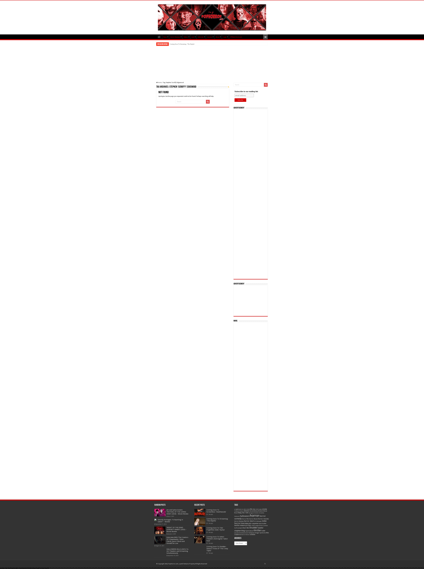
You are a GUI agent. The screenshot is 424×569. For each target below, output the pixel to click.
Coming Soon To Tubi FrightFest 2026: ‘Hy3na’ (184, 44)
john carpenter (253, 523)
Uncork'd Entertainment (241, 533)
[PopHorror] (212, 17)
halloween (245, 516)
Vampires (251, 533)
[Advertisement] (212, 62)
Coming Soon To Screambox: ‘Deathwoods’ (216, 511)
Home (160, 82)
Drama (260, 511)
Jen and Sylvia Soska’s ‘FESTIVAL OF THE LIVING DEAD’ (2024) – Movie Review (177, 512)
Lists (192, 37)
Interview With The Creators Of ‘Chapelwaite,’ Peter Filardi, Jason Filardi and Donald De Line (177, 540)
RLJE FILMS (247, 525)
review (242, 525)
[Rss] (265, 563)
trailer (263, 531)
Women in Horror (244, 534)
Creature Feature (239, 511)
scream (239, 528)
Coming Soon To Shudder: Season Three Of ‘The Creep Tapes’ (217, 549)
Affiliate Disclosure (236, 37)
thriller (257, 530)
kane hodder (262, 523)
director (246, 511)
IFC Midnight (258, 521)
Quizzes (209, 37)
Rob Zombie (264, 525)
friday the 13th (243, 513)
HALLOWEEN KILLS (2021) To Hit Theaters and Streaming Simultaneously (177, 551)
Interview (244, 523)
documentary (254, 511)
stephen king (239, 531)
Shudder (253, 527)
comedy (264, 509)
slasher (260, 528)
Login (225, 37)
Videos (186, 37)
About (218, 37)
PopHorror (159, 36)
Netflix (236, 525)
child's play (258, 509)
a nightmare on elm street (242, 509)
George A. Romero (254, 513)
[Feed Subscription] (228, 87)
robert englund (255, 525)
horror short (249, 521)
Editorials (201, 37)
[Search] (208, 102)
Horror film (245, 519)
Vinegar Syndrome (260, 533)
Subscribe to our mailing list (246, 91)
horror (254, 515)
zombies (252, 534)
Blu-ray (252, 509)
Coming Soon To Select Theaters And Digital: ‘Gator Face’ (217, 539)
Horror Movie (253, 519)
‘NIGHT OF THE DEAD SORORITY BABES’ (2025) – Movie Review (176, 529)
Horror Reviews (175, 37)
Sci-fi (235, 528)
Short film (245, 528)
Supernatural (249, 531)
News (165, 37)
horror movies (263, 519)
